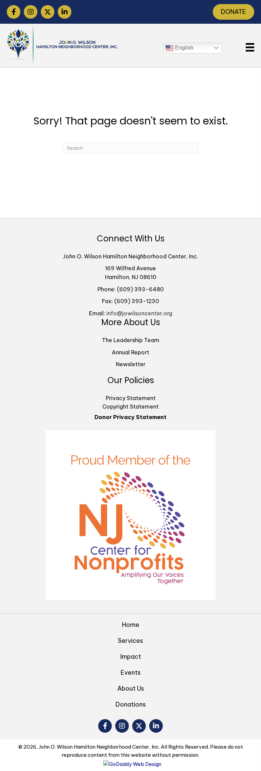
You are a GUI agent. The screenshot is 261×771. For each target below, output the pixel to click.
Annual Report (130, 352)
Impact (130, 656)
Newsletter (130, 364)
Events (131, 672)
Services (130, 641)
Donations (131, 704)
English (183, 48)
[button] (13, 12)
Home (130, 625)
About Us (130, 688)
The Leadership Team (130, 340)
